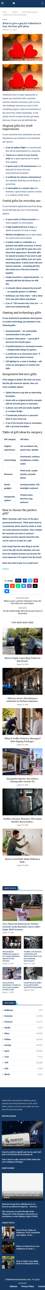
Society (14, 12)
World (23, 1074)
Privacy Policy (27, 1286)
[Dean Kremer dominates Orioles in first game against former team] (11, 973)
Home (4, 12)
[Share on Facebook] (25, 581)
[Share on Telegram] (23, 586)
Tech (23, 1057)
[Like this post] (19, 581)
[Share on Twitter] (30, 581)
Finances (23, 1022)
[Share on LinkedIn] (6, 586)
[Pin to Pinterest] (36, 581)
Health (23, 1027)
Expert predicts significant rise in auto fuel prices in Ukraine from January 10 (21, 1153)
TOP (23, 1062)
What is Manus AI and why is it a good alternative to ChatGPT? (20, 1144)
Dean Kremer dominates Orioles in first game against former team (11, 986)
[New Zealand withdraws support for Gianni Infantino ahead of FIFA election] (11, 942)
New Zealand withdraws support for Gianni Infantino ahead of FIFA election (11, 956)
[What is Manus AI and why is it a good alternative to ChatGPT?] (22, 1134)
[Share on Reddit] (12, 586)
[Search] (42, 4)
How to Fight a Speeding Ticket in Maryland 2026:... (28, 1262)
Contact (41, 1286)
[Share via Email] (6, 591)
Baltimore (23, 1010)
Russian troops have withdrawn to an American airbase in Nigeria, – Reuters (19, 1205)
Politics (23, 1039)
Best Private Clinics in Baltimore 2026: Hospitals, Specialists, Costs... (28, 1232)
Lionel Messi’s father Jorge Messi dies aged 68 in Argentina (33, 985)
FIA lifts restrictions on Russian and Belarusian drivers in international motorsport (33, 956)
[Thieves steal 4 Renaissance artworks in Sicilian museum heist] (22, 681)
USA (23, 1068)
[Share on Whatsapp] (18, 586)
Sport (23, 1051)
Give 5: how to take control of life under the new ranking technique (21, 1160)
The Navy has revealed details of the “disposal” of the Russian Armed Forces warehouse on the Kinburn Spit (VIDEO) (20, 1214)
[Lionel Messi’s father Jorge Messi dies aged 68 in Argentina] (33, 973)
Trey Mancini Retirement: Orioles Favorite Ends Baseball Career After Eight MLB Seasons (21, 927)
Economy (23, 1016)
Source (5, 569)
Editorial (13, 1286)
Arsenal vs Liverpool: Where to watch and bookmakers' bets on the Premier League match (22, 1195)
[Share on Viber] (29, 586)
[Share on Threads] (35, 586)
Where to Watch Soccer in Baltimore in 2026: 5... (27, 1247)
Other (23, 1033)
